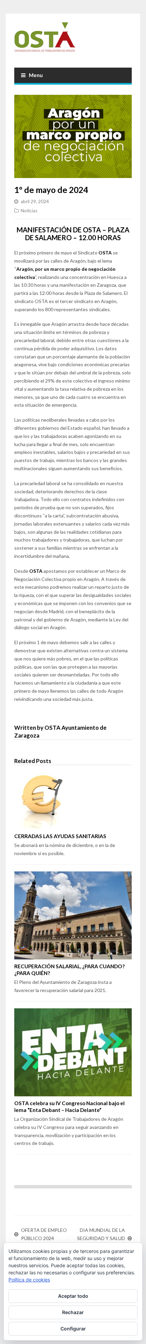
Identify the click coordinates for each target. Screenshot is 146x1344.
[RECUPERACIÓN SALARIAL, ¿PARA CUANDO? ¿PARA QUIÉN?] (73, 915)
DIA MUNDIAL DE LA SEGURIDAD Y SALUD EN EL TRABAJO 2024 (101, 1238)
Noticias (29, 210)
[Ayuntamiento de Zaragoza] (73, 39)
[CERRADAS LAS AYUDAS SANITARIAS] (73, 800)
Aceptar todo (73, 1296)
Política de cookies (29, 1280)
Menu (36, 75)
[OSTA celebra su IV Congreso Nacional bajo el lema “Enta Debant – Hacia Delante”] (73, 1052)
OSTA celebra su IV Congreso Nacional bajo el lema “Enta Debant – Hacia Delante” (69, 1106)
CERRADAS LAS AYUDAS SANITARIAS (60, 836)
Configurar (73, 1328)
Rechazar (73, 1312)
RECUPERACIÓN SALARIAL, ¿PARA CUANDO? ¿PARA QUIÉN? (69, 969)
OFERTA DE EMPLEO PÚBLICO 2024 (44, 1234)
